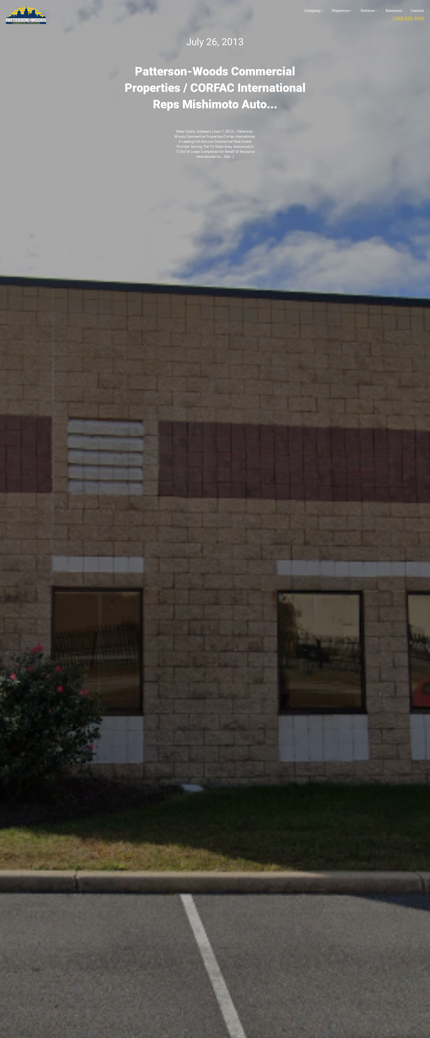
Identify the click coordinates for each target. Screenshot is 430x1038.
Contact (417, 11)
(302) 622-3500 (408, 18)
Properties (341, 11)
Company (313, 11)
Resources (393, 11)
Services (368, 11)
